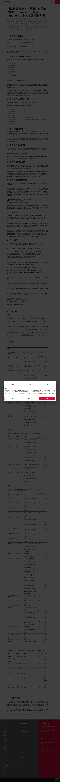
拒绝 (13, 398)
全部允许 (47, 398)
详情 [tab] (30, 384)
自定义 (29, 398)
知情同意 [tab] (12, 384)
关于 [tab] (47, 384)
